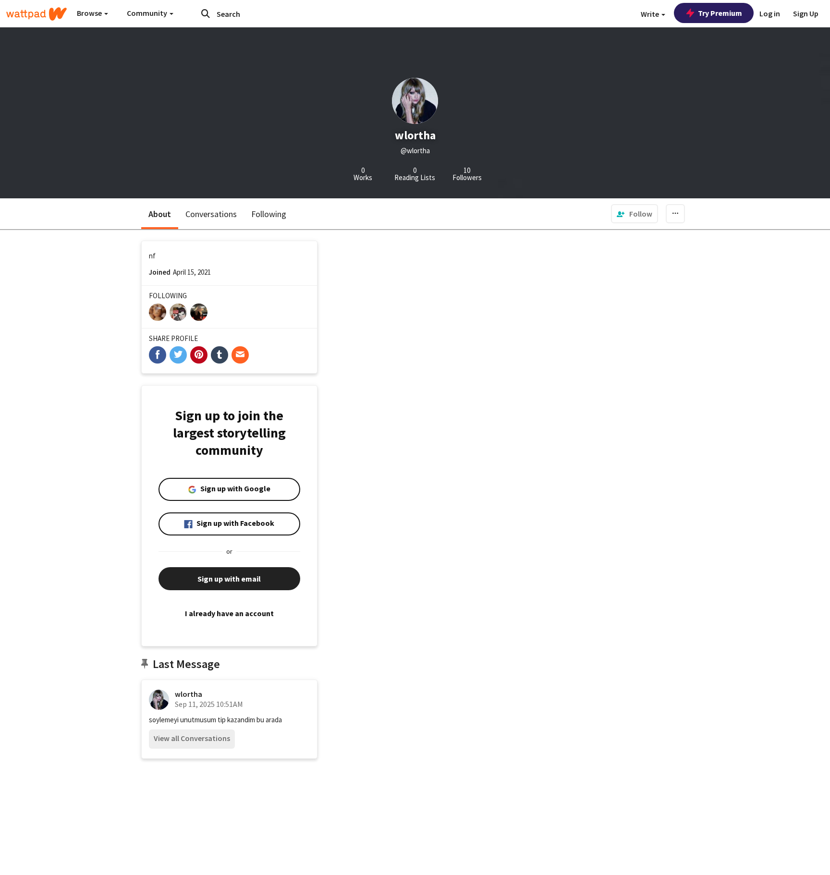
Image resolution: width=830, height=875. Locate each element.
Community (148, 13)
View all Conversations (192, 738)
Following (268, 213)
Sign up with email (229, 578)
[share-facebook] (157, 355)
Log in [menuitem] (769, 13)
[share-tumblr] (219, 355)
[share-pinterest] (199, 355)
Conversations (211, 213)
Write (650, 14)
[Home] (36, 14)
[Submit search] (205, 13)
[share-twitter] (178, 355)
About (159, 213)
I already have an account (229, 613)
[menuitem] (634, 213)
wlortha (188, 694)
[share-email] (240, 355)
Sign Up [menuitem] (805, 13)
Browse (90, 13)
